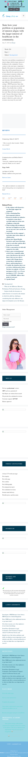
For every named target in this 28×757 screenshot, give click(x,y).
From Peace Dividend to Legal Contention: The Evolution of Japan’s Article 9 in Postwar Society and (12, 630)
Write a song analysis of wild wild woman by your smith (16, 248)
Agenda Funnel (10, 279)
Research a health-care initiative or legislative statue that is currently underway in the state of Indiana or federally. (15, 220)
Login (11, 9)
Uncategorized (13, 55)
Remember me (7, 321)
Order (17, 9)
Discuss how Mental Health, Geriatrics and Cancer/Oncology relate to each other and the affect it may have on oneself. (16, 242)
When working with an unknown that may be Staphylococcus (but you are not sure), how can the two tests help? (16, 228)
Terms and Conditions (11, 756)
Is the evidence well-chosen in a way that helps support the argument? (15, 209)
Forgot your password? (8, 327)
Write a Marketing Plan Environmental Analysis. (13, 214)
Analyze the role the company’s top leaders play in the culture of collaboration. (15, 235)
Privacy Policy (18, 756)
